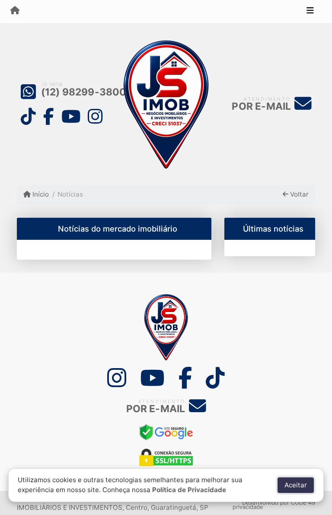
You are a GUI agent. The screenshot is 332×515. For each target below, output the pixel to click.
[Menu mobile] (14, 11)
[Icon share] (28, 116)
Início (40, 194)
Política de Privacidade (189, 490)
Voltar (298, 194)
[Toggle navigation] (310, 11)
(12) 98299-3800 (84, 92)
